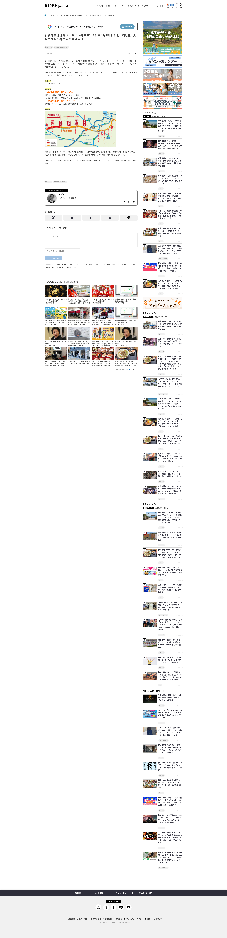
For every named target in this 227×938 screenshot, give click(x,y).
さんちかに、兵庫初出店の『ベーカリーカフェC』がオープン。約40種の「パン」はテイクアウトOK (170, 179)
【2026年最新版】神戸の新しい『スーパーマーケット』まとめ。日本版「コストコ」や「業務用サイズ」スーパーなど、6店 (170, 384)
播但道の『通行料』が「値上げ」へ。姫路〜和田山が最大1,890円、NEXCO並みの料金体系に (170, 643)
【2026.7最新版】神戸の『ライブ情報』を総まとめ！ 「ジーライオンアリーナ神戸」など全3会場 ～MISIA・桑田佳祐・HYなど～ (170, 624)
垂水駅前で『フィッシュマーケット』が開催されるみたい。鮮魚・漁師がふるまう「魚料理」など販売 (170, 162)
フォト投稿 (98, 893)
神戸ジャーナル (113, 922)
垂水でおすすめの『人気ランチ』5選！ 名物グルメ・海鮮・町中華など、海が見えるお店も (170, 232)
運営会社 (119, 918)
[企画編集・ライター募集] (162, 81)
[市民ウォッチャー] (162, 95)
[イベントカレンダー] (162, 68)
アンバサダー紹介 (145, 893)
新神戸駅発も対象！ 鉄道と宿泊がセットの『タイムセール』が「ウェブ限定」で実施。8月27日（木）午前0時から (170, 267)
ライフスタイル (133, 5)
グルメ (108, 5)
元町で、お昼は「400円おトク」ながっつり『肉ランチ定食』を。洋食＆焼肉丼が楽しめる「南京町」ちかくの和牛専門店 (170, 284)
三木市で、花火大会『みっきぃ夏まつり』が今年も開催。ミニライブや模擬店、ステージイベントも (170, 342)
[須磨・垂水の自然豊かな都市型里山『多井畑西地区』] (162, 54)
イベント (100, 5)
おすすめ (159, 5)
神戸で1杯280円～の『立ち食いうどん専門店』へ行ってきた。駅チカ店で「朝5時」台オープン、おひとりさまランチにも (170, 440)
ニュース (116, 5)
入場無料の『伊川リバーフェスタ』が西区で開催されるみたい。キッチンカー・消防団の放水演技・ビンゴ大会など (170, 490)
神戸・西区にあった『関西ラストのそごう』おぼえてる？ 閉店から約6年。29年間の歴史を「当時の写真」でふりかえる (170, 676)
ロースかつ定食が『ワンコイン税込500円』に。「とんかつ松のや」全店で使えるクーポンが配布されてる (170, 571)
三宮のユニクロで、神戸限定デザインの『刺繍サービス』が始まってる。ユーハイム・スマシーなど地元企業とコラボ (170, 249)
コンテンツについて (154, 918)
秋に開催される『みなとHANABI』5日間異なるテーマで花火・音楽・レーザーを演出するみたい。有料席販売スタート (170, 144)
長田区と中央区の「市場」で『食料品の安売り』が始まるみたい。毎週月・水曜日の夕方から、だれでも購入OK (170, 457)
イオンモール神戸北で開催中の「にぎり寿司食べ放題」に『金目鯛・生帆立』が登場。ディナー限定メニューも (170, 214)
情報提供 (78, 893)
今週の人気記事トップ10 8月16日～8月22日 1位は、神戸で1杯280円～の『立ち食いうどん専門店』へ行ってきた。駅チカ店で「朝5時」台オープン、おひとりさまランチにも (170, 362)
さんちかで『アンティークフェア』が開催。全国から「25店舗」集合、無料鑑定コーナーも (170, 473)
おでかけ (145, 5)
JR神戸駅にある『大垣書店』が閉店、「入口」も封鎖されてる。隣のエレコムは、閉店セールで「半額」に (170, 606)
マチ (152, 5)
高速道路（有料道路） (62, 47)
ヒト (123, 5)
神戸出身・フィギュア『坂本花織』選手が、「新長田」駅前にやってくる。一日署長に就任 (170, 659)
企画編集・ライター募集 (77, 918)
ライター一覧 (129, 202)
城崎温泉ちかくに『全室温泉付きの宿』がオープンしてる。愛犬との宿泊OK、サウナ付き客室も (170, 536)
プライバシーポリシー (134, 918)
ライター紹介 (121, 893)
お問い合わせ (96, 918)
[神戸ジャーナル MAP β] (162, 309)
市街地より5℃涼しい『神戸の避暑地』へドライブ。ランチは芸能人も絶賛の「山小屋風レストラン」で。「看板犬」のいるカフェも (170, 126)
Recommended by (122, 369)
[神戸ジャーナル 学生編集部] (162, 109)
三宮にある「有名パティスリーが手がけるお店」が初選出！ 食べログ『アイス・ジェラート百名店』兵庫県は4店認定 (170, 197)
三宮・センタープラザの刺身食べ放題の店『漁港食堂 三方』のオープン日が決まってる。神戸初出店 (170, 588)
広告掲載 (108, 918)
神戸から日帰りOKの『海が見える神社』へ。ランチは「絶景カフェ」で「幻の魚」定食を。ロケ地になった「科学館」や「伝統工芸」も (170, 517)
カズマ (136, 53)
